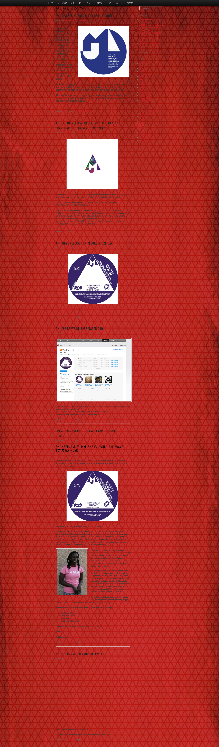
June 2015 (143, 79)
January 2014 (144, 95)
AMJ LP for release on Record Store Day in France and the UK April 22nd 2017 (151, 27)
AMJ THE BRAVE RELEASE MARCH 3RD (79, 328)
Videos (130, 3)
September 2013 (145, 100)
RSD (81, 3)
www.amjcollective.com (113, 626)
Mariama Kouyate (104, 419)
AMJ (73, 3)
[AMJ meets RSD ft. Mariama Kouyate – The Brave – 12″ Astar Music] (93, 496)
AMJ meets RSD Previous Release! (79, 654)
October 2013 (144, 98)
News (99, 3)
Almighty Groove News (148, 111)
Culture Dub (74, 637)
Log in (141, 132)
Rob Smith (93, 111)
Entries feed (144, 135)
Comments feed (145, 137)
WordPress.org (145, 140)
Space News (144, 122)
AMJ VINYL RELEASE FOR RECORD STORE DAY (84, 243)
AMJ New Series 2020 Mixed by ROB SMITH (84, 16)
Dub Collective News (147, 114)
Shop (108, 3)
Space (90, 3)
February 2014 (144, 92)
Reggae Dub (84, 111)
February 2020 (144, 63)
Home (50, 3)
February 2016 (144, 71)
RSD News (71, 317)
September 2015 (145, 74)
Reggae (76, 111)
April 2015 (143, 82)
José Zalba (93, 419)
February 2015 (144, 87)
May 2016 (143, 68)
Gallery (119, 3)
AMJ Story (62, 3)
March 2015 (143, 84)
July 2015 (143, 76)
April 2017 (143, 66)
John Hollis (83, 20)
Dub (78, 231)
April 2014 (143, 90)
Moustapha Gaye (118, 419)
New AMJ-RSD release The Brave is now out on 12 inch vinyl (93, 311)
